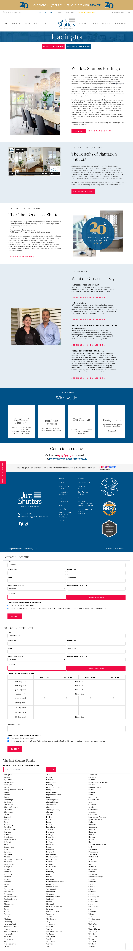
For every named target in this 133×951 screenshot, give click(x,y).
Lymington (8, 852)
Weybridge (92, 931)
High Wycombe (10, 839)
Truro (90, 922)
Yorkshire (91, 946)
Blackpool (50, 790)
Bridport (7, 795)
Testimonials (84, 482)
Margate (7, 857)
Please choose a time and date (20, 673)
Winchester (8, 939)
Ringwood (8, 884)
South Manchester (53, 897)
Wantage (49, 926)
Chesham (92, 805)
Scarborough (51, 889)
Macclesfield (93, 852)
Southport (50, 899)
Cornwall (7, 817)
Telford (91, 914)
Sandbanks (8, 889)
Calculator (64, 502)
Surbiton (49, 909)
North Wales (51, 867)
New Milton (50, 864)
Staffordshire (93, 902)
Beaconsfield (51, 782)
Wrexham (92, 944)
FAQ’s (61, 521)
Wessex (49, 929)
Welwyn (7, 929)
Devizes (49, 817)
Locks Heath (51, 849)
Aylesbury (8, 780)
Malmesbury (51, 854)
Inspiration (64, 498)
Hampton (50, 832)
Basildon (91, 780)
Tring (48, 922)
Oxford (49, 869)
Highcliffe (49, 839)
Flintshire (7, 827)
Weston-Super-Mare (54, 931)
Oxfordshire (92, 869)
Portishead (92, 874)
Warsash (91, 926)
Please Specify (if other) (77, 585)
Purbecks (7, 879)
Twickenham (51, 924)
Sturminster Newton (54, 907)
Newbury (91, 864)
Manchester (92, 854)
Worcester (92, 941)
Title (9, 562)
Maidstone (8, 854)
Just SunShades (86, 12)
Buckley (7, 797)
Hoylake (49, 842)
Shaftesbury (9, 892)
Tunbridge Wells (10, 924)
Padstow (7, 872)
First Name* (12, 570)
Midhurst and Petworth (13, 859)
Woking (7, 941)
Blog (61, 505)
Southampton (93, 897)
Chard (90, 802)
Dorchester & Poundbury (97, 817)
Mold (90, 859)
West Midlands (94, 929)
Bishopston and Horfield (13, 790)
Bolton (6, 792)
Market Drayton (52, 857)
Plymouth (8, 874)
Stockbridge (9, 904)
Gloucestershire (10, 830)
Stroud (6, 907)
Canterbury (8, 802)
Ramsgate (50, 879)
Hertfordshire (51, 837)
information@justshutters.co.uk (68, 458)
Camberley (92, 797)
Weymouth (8, 934)
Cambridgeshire (52, 800)
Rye (5, 887)
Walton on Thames (11, 926)
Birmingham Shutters (54, 787)
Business (82, 479)
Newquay (8, 867)
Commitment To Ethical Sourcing (85, 512)
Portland (7, 877)
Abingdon (8, 775)
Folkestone (50, 827)
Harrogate (8, 834)
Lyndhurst (50, 852)
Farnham (49, 825)
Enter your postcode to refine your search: (21, 765)
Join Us (62, 509)
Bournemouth (51, 792)
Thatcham (8, 919)
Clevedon (92, 812)
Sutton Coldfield (52, 912)
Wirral (48, 939)
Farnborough (9, 825)
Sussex (7, 912)
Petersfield (92, 872)
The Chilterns (51, 919)
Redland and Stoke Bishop (56, 882)
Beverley (49, 785)
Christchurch (93, 810)
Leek (90, 847)
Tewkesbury (50, 917)
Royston (91, 884)
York (48, 946)
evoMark (120, 549)
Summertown (93, 907)
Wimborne (92, 936)
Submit (15, 616)
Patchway (50, 872)
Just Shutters (46, 12)
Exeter (90, 822)
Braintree (91, 792)
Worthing (49, 944)
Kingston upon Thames (97, 844)
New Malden (9, 864)
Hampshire (8, 832)
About (62, 482)
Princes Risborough (95, 877)
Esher (6, 822)
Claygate (49, 812)
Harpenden (92, 832)
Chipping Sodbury (53, 810)
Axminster (92, 777)
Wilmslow (92, 934)
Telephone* (71, 578)
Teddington (50, 914)
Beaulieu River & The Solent (99, 782)
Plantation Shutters (64, 493)
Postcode (11, 593)
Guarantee (83, 498)
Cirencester (8, 812)
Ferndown (92, 825)
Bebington (8, 785)
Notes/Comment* (14, 724)
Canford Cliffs (93, 800)
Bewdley (91, 785)
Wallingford (92, 924)
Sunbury (7, 909)
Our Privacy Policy (84, 493)
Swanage (92, 912)
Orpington (8, 869)
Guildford (49, 830)
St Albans (92, 899)
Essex (48, 822)
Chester (91, 807)
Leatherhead (9, 847)
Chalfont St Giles (52, 802)
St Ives (6, 902)
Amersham (92, 775)
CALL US (78, 131)
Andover (7, 777)
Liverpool (7, 849)
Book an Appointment (83, 191)
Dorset (6, 820)
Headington (8, 837)
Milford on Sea (51, 859)
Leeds (48, 847)
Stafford (49, 902)
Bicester (7, 787)
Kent (6, 844)
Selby (90, 889)
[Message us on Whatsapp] (3, 12)
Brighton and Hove (53, 795)
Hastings (49, 834)
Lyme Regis (92, 849)
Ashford (49, 777)
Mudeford (8, 862)
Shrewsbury (8, 894)
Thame (91, 917)
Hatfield (91, 834)
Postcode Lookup (96, 597)
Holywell (7, 842)
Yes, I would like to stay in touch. (22, 605)
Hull (89, 842)
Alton (48, 775)
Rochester (50, 884)
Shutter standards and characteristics (85, 504)
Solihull (91, 894)
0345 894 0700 (65, 455)
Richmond (92, 882)
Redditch (7, 882)
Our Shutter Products (64, 487)
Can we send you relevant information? (24, 603)
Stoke (90, 904)
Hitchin (91, 839)
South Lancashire (10, 897)
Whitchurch (50, 934)
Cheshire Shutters (11, 807)
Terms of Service (82, 487)
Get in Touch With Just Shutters (65, 515)
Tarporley (7, 914)
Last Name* (71, 570)
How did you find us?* (15, 585)
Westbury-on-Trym (11, 931)
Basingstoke (9, 782)
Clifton (6, 815)
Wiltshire (7, 936)
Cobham (49, 815)
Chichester (8, 810)
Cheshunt (50, 807)
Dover (48, 820)
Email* (9, 578)
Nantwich (50, 862)
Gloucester (92, 827)
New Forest (92, 862)
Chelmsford (8, 805)
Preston (49, 877)
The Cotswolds (94, 919)
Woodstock (50, 941)
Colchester (92, 815)
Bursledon (50, 797)
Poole (48, 874)
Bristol (90, 795)
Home (61, 479)
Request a (3, 473)
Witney (91, 939)
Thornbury (8, 922)
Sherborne (92, 892)
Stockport (50, 904)
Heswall (91, 837)
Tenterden (8, 917)
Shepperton (50, 892)
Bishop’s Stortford (95, 787)
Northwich (92, 867)
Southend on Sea (10, 899)
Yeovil (6, 946)
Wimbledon (50, 936)
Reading (91, 879)
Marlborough (93, 857)
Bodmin (91, 790)
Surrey (90, 909)
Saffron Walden (52, 887)
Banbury (49, 780)
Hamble (91, 830)
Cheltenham (51, 805)
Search (50, 769)
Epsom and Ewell (95, 820)
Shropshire (50, 894)
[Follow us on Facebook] (125, 12)
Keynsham (50, 844)
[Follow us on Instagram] (129, 12)
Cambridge (8, 800)
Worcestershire (10, 944)
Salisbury (91, 887)
